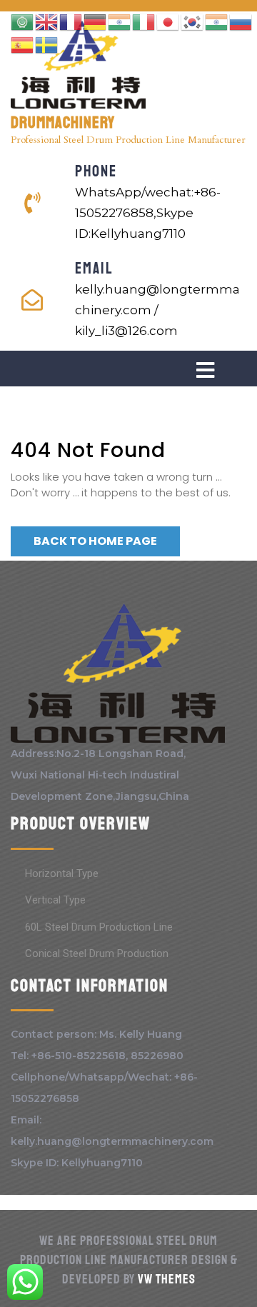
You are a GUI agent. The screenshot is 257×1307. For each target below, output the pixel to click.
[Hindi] (120, 21)
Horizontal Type (62, 873)
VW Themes (165, 1279)
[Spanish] (23, 43)
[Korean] (193, 21)
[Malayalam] (217, 21)
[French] (71, 21)
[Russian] (241, 21)
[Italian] (144, 21)
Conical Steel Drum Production (96, 953)
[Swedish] (47, 43)
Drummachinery (63, 122)
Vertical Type (55, 899)
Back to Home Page (95, 541)
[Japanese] (168, 21)
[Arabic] (23, 21)
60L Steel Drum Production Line (99, 927)
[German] (96, 21)
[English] (47, 21)
